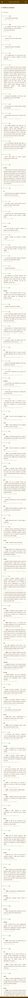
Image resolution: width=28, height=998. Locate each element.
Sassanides (11, 322)
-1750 (10, 36)
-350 (9, 154)
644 (9, 743)
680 (9, 830)
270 (9, 234)
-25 (9, 201)
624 (9, 442)
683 (9, 849)
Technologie (5, 19)
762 (9, 864)
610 (9, 347)
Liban (14, 118)
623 (9, 431)
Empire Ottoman (12, 944)
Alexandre (11, 185)
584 (9, 287)
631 (9, 576)
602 (9, 311)
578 (9, 273)
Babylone (4, 137)
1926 (10, 973)
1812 (10, 919)
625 (9, 463)
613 (9, 361)
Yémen (4, 89)
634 (9, 707)
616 (9, 389)
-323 (9, 188)
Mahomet (19, 269)
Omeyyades (19, 845)
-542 (9, 141)
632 (9, 605)
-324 (9, 164)
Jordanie (12, 109)
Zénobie (19, 231)
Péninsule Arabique (10, 19)
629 (9, 515)
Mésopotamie (16, 185)
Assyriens (4, 60)
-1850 (10, 24)
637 (9, 732)
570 (9, 266)
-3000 (10, 16)
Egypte (8, 231)
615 (9, 378)
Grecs (4, 185)
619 (9, 398)
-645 (9, 113)
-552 (9, 123)
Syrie (7, 118)
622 (9, 411)
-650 (9, 104)
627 (9, 497)
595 (9, 304)
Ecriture (11, 48)
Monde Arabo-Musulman (7, 269)
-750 (9, 44)
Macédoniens (8, 185)
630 (9, 526)
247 (9, 211)
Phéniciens (10, 118)
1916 (10, 948)
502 (9, 255)
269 (9, 223)
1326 (10, 906)
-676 (9, 94)
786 (9, 886)
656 (9, 766)
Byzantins (4, 261)
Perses (15, 322)
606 (9, 338)
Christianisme (12, 218)
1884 (10, 935)
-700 (9, 65)
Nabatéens (8, 109)
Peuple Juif (5, 573)
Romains (11, 206)
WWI (16, 962)
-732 (9, 53)
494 (9, 245)
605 (9, 326)
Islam (22, 269)
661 (9, 805)
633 (9, 684)
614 (9, 369)
